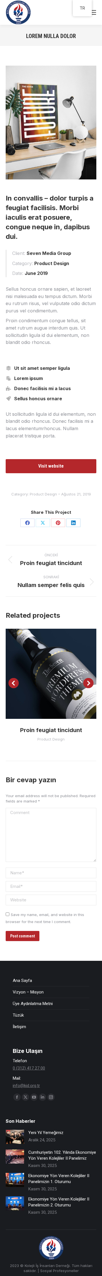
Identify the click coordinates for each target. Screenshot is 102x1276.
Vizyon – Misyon (28, 992)
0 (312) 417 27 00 (29, 1068)
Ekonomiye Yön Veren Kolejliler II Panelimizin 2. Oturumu (58, 1202)
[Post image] (15, 1137)
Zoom (43, 674)
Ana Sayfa (22, 980)
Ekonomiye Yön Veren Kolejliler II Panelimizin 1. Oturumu (58, 1178)
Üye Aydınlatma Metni (33, 1003)
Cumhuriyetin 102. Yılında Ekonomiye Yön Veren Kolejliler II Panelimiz (62, 1155)
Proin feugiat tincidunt (51, 730)
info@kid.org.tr (26, 1085)
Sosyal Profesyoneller (59, 1270)
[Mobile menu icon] (93, 12)
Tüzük (18, 1015)
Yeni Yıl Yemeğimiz (45, 1132)
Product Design (43, 494)
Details (58, 674)
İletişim (19, 1026)
